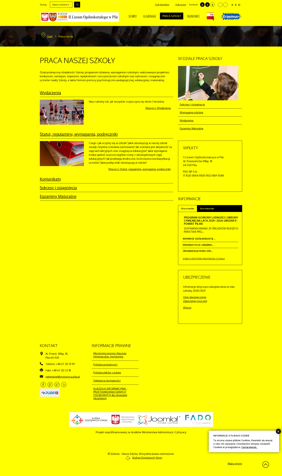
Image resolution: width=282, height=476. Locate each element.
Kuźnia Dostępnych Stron (147, 457)
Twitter (57, 384)
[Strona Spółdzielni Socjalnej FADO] (197, 419)
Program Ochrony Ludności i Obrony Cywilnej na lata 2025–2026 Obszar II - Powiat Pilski (211, 220)
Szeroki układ (225, 4)
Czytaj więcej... (249, 447)
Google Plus (50, 384)
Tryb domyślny (162, 4)
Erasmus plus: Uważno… (198, 244)
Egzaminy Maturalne (58, 196)
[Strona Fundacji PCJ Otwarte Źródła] (159, 419)
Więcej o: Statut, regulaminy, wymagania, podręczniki (139, 169)
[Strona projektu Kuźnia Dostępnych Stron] (89, 419)
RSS (63, 384)
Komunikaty (50, 178)
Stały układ (220, 4)
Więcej (187, 307)
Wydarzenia (50, 92)
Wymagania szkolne (191, 112)
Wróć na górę (265, 464)
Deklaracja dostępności (107, 380)
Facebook (43, 384)
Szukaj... (44, 4)
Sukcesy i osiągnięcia (58, 187)
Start (50, 36)
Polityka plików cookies (107, 372)
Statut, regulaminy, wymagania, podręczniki (79, 134)
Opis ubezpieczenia (194, 297)
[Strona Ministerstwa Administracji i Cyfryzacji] (123, 419)
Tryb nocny (180, 4)
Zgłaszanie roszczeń (195, 301)
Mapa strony (235, 463)
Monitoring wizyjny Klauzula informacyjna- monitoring (109, 355)
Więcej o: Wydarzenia (158, 108)
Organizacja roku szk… (198, 251)
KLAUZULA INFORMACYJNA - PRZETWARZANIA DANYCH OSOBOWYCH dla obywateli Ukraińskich (110, 393)
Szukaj (77, 5)
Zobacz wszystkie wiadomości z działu (204, 259)
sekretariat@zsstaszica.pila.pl (63, 376)
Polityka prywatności (105, 364)
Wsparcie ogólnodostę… (199, 238)
